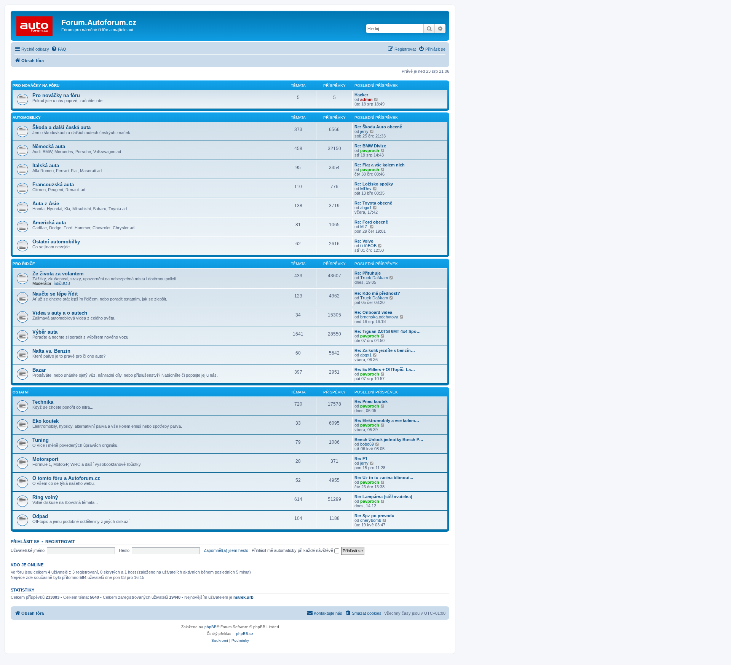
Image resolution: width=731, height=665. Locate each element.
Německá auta (48, 146)
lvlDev (366, 188)
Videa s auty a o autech (59, 313)
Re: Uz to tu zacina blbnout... (383, 477)
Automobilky (27, 117)
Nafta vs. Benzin (51, 351)
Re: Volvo (363, 241)
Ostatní (21, 392)
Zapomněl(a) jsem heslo (226, 550)
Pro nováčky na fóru (36, 85)
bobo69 (367, 444)
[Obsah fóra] (37, 25)
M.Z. (364, 226)
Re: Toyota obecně (373, 203)
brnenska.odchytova (379, 317)
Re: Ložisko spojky (373, 184)
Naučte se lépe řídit (55, 294)
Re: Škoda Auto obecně (378, 127)
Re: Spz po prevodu (374, 515)
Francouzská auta (53, 184)
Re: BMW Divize (370, 146)
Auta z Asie (45, 203)
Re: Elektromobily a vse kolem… (386, 420)
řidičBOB (368, 245)
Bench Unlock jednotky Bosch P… (388, 439)
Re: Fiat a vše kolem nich (379, 165)
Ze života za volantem (58, 274)
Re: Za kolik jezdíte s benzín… (384, 350)
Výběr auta (44, 332)
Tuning (40, 440)
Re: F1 (360, 458)
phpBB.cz (244, 633)
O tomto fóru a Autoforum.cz (66, 478)
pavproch (369, 150)
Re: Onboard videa (373, 312)
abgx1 (366, 207)
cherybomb (370, 520)
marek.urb (243, 597)
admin (366, 99)
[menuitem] (58, 49)
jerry (364, 131)
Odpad (40, 516)
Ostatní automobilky (56, 242)
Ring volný (45, 497)
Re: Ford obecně (371, 222)
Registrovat (60, 541)
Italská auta (45, 165)
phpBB (210, 627)
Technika (42, 402)
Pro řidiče (24, 264)
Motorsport (45, 459)
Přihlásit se (25, 541)
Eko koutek (45, 421)
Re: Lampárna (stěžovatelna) (383, 496)
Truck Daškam (374, 277)
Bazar (39, 370)
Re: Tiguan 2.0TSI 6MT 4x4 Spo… (387, 331)
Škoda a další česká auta (61, 127)
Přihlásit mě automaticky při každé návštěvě (293, 550)
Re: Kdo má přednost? (377, 293)
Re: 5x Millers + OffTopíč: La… (384, 369)
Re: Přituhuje (367, 273)
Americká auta (49, 222)
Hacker (361, 95)
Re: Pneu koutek (371, 401)
